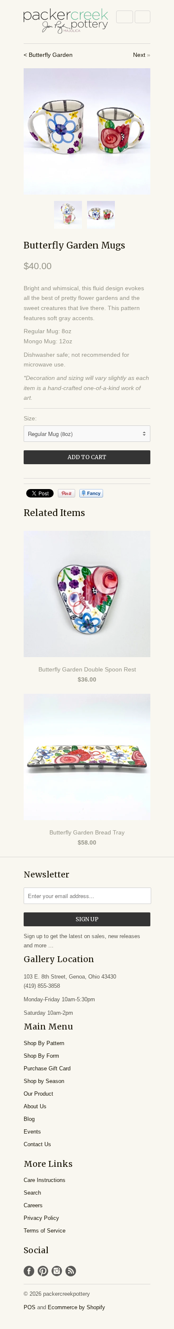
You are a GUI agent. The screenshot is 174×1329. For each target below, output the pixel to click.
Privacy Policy (41, 1218)
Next (139, 54)
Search (32, 1193)
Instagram (57, 1271)
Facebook (29, 1271)
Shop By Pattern (44, 1043)
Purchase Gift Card (47, 1068)
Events (32, 1131)
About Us (35, 1106)
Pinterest (43, 1271)
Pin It (66, 493)
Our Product (38, 1094)
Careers (33, 1205)
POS (29, 1307)
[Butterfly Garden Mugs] (87, 131)
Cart (142, 17)
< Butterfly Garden (48, 54)
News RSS (70, 1271)
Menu (124, 17)
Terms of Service (44, 1230)
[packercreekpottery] (66, 21)
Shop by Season (44, 1081)
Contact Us (37, 1144)
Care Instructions (44, 1180)
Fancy (91, 493)
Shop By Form (41, 1056)
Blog (29, 1119)
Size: (30, 418)
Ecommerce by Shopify (76, 1307)
